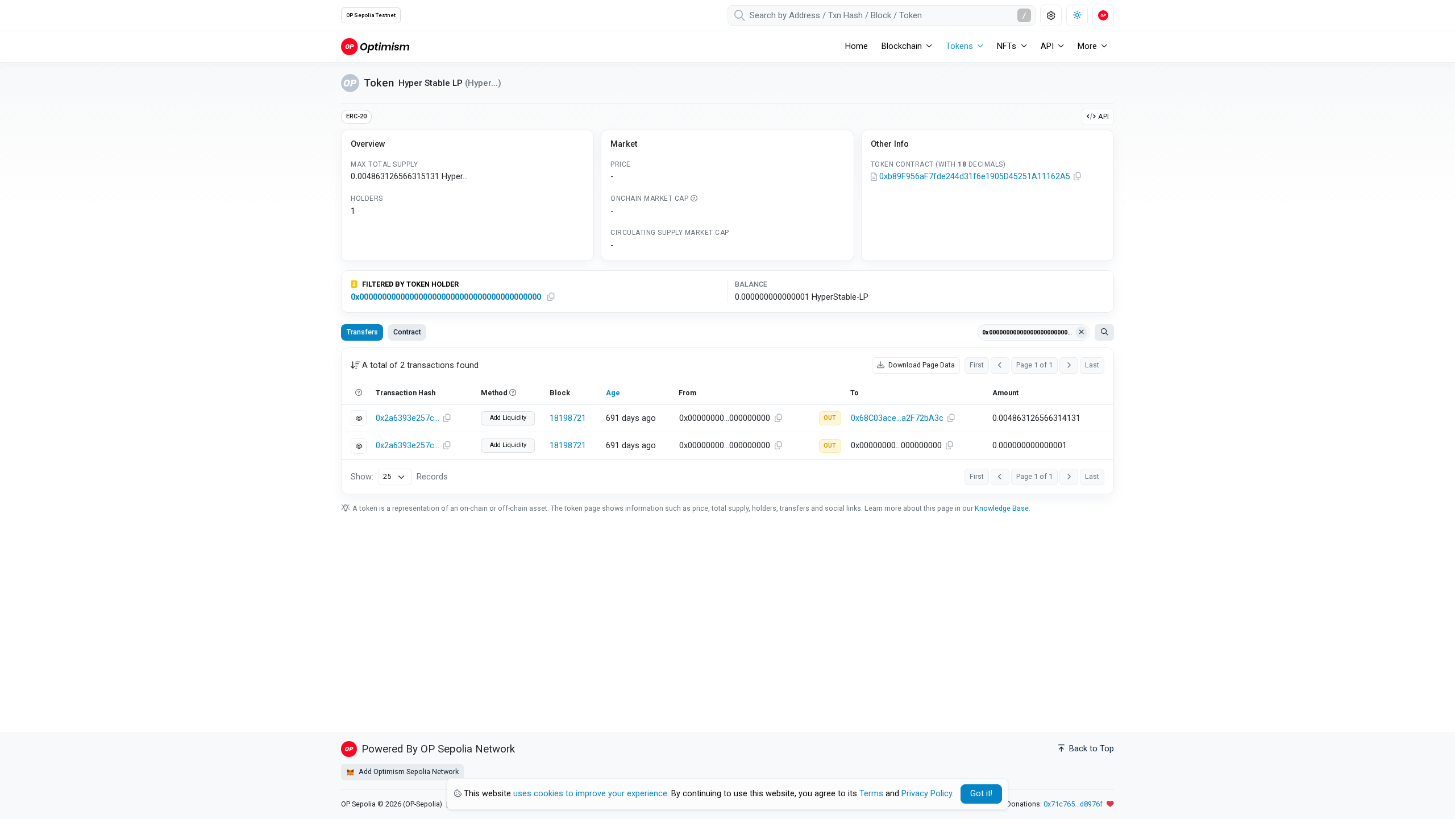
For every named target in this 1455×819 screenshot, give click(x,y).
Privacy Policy (926, 794)
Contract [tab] (407, 332)
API (1103, 116)
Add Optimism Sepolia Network (408, 771)
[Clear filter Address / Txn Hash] (1081, 332)
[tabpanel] (727, 421)
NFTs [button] (1006, 46)
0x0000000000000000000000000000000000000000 (446, 297)
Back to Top (1090, 749)
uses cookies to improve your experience (590, 794)
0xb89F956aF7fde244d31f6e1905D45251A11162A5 (974, 176)
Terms (871, 794)
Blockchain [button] (902, 46)
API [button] (1047, 46)
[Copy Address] (1077, 177)
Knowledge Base (1002, 508)
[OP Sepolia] (375, 46)
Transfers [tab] (362, 332)
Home (856, 46)
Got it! (981, 794)
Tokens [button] (959, 46)
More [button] (1087, 46)
